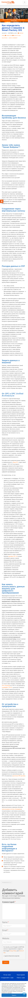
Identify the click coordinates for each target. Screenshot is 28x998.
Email (5, 930)
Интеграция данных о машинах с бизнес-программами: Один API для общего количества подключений (14, 862)
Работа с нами (21, 978)
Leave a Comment (12, 38)
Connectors (9, 35)
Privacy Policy (12, 950)
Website (5, 938)
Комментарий (9, 902)
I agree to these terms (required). (11, 956)
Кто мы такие (7, 975)
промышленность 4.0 (6, 882)
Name (5, 922)
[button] (24, 2)
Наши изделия (21, 975)
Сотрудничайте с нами (7, 978)
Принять (14, 995)
